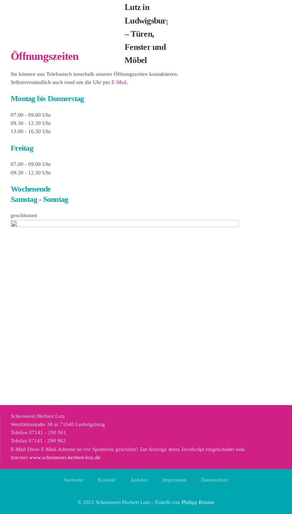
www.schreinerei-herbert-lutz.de (64, 457)
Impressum (174, 480)
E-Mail (118, 82)
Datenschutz (215, 480)
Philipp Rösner (198, 502)
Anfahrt (138, 480)
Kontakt (107, 480)
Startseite (73, 480)
